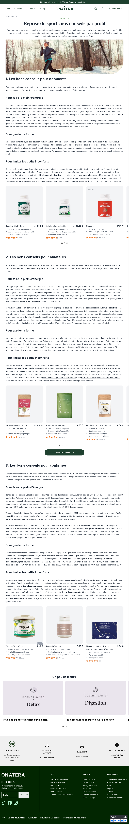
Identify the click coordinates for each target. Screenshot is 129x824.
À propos (43, 8)
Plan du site (32, 818)
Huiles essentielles (114, 782)
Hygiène (110, 788)
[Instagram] (16, 803)
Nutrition (110, 791)
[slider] (64, 215)
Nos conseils (55, 785)
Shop (8, 8)
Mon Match (31, 8)
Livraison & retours (58, 782)
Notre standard (89, 779)
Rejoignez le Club (89, 785)
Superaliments (112, 794)
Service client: (62, 794)
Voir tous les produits (115, 797)
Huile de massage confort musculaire (59, 377)
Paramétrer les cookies (50, 818)
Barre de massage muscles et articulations (100, 377)
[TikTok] (4, 803)
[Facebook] (10, 803)
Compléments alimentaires (117, 779)
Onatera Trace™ (89, 782)
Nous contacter (56, 791)
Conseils (18, 8)
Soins (109, 785)
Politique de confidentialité (74, 818)
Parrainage (87, 788)
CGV (3, 818)
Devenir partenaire (90, 794)
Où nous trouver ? (90, 791)
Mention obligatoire (16, 818)
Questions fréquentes (59, 788)
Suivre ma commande (59, 779)
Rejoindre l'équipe (90, 797)
